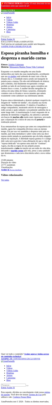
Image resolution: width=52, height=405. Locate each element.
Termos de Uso (35, 394)
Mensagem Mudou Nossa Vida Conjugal (26, 67)
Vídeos (9, 20)
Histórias (10, 24)
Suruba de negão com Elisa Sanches (25, 201)
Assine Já (11, 39)
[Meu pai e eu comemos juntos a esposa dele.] (26, 223)
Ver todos (5, 180)
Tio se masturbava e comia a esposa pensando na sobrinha (25, 246)
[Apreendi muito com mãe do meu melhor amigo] (26, 295)
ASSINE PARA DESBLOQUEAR (16, 46)
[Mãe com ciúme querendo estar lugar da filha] (26, 326)
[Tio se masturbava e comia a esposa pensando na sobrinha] (26, 239)
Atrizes (9, 27)
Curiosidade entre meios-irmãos (23, 348)
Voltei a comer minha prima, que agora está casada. (23, 318)
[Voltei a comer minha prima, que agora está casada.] (26, 310)
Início (8, 17)
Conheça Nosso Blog (22, 397)
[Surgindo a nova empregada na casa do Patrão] (26, 279)
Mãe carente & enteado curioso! (23, 260)
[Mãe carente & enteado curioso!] (26, 254)
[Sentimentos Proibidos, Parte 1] (26, 183)
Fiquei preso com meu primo (21, 273)
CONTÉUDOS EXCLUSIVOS (20, 359)
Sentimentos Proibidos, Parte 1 (22, 189)
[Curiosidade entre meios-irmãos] (26, 342)
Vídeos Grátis (12, 22)
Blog (8, 32)
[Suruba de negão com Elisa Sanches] (26, 195)
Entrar (4, 39)
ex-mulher (12, 76)
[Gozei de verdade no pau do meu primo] (26, 207)
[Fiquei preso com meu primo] (26, 266)
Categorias (10, 29)
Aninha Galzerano (16, 64)
